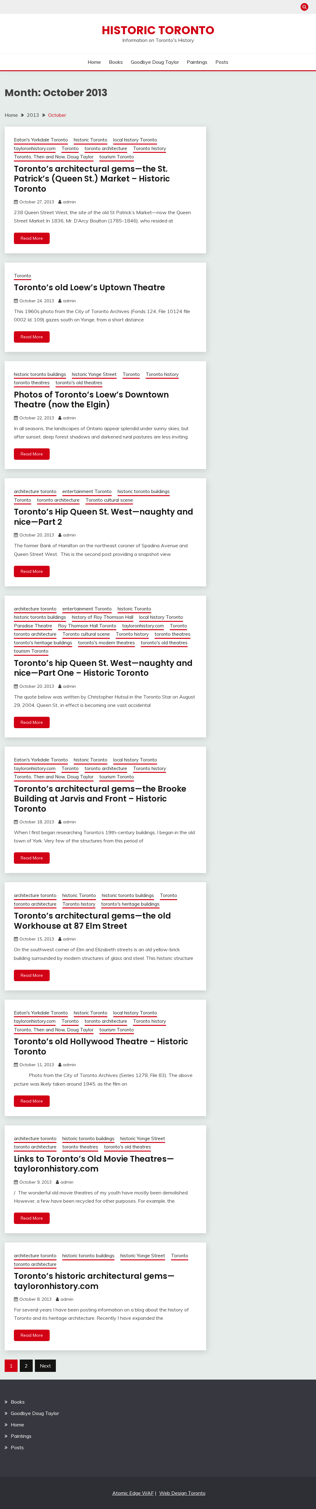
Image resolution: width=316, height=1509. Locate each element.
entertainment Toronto (87, 491)
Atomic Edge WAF (133, 1493)
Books (116, 62)
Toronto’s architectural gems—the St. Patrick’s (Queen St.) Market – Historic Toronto (92, 178)
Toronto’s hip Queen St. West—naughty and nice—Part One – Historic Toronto (103, 668)
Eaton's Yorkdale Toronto (41, 140)
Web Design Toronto (182, 1493)
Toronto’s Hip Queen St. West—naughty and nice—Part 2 (103, 517)
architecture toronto (35, 491)
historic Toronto (90, 140)
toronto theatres (32, 382)
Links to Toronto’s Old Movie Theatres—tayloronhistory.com (94, 1164)
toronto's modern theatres (106, 643)
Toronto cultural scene (109, 500)
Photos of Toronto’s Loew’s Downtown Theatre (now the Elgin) (91, 399)
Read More (32, 238)
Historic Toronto (158, 30)
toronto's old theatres (79, 382)
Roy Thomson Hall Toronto (87, 626)
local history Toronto (135, 140)
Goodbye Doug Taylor (155, 62)
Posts (221, 62)
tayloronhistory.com (35, 148)
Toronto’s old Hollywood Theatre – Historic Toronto (101, 1046)
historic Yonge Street (94, 374)
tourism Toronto (116, 157)
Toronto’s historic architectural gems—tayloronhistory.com (94, 1281)
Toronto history (149, 148)
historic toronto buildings (40, 374)
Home (94, 62)
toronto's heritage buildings (43, 643)
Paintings (197, 62)
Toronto (70, 148)
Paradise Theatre (33, 626)
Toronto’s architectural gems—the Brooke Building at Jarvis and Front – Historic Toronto (100, 798)
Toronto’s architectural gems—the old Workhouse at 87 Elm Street (92, 921)
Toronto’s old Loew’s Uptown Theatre (89, 287)
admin (69, 202)
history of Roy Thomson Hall (102, 617)
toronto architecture (106, 148)
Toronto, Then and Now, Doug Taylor (54, 157)
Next (45, 1366)
